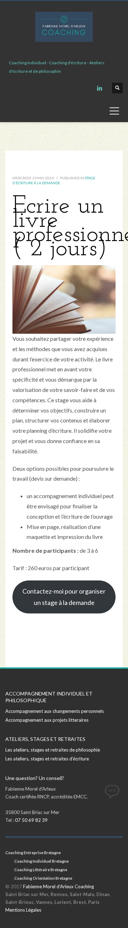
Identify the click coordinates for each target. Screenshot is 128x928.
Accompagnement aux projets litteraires (47, 720)
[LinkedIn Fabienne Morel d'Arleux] (99, 88)
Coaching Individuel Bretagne (41, 861)
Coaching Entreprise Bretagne (33, 852)
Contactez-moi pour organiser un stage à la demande (64, 596)
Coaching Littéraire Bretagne (40, 869)
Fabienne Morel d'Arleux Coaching (58, 886)
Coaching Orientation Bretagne (43, 878)
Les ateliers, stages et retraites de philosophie (52, 750)
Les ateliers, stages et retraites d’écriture (47, 758)
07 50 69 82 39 (31, 820)
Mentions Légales (23, 910)
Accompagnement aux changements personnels (54, 711)
